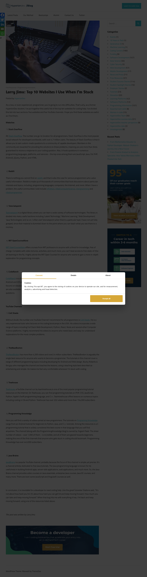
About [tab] (107, 275)
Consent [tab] (39, 275)
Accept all (106, 298)
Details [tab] (73, 275)
